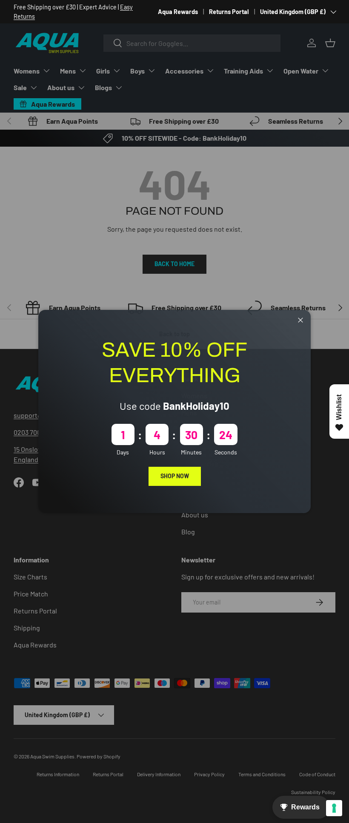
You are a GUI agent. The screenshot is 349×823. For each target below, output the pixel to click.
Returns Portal (229, 11)
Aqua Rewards (178, 11)
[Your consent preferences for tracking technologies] (334, 808)
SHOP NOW (174, 476)
